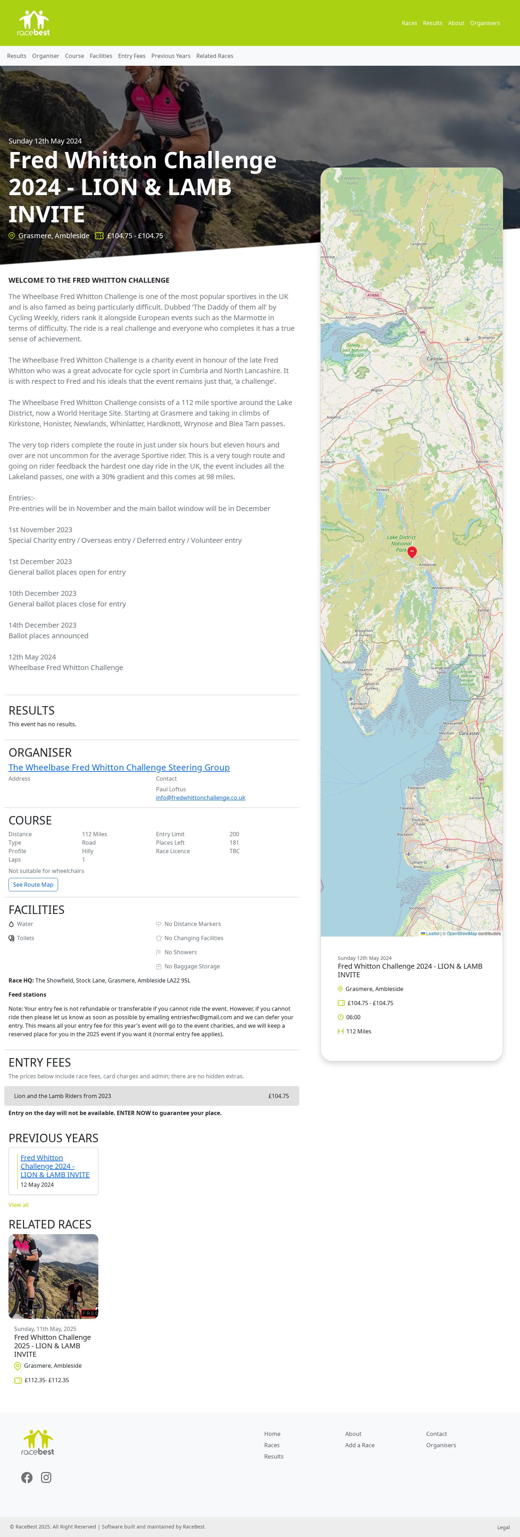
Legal (503, 1527)
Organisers (485, 23)
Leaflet (432, 933)
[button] (412, 552)
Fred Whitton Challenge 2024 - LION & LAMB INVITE (55, 1166)
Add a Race (360, 1445)
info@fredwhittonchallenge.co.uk (200, 798)
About (456, 23)
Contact (436, 1434)
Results (433, 23)
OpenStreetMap (462, 933)
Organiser (45, 56)
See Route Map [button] (33, 884)
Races (409, 23)
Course (74, 56)
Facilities (101, 56)
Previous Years (171, 56)
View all (18, 1205)
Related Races (214, 56)
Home (272, 1434)
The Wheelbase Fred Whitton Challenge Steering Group (119, 767)
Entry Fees (132, 56)
